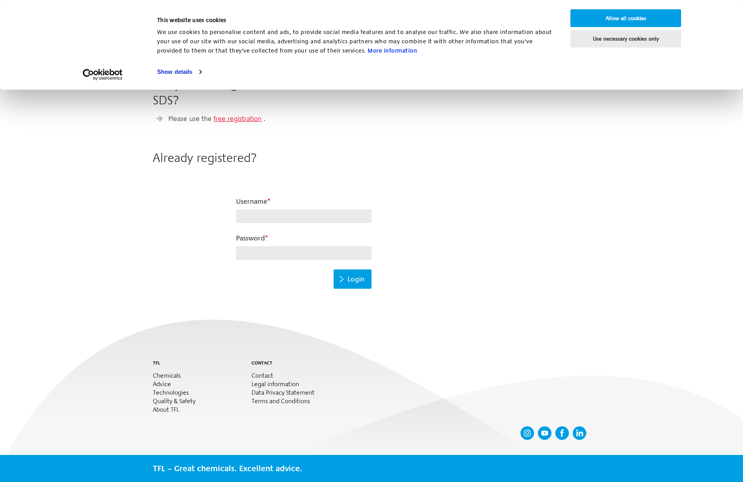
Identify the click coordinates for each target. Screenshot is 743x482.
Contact (262, 375)
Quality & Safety (174, 401)
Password (250, 238)
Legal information (275, 384)
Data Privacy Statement (283, 392)
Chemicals (167, 375)
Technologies (171, 392)
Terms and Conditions (281, 401)
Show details (174, 71)
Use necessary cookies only (626, 38)
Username (251, 201)
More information (392, 50)
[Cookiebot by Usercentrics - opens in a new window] (103, 74)
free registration (238, 118)
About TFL (166, 409)
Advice (162, 384)
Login (356, 279)
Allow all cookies (626, 18)
